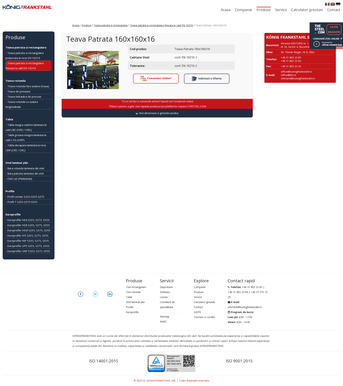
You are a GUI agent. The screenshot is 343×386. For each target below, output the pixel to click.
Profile (10, 191)
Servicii (281, 9)
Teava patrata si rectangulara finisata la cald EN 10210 (161, 25)
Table (129, 297)
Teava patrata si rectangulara (111, 25)
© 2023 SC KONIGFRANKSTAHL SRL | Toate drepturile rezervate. (172, 380)
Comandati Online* (159, 78)
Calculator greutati (307, 9)
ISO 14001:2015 (103, 360)
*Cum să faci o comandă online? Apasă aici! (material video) (157, 101)
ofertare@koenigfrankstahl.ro (298, 78)
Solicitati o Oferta (210, 78)
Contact (333, 9)
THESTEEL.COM (157, 106)
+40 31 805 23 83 (252, 287)
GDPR (197, 312)
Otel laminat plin (17, 162)
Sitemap (164, 316)
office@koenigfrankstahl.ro (296, 71)
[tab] (157, 113)
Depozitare (166, 287)
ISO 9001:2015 (239, 360)
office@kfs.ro (288, 75)
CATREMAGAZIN (334, 29)
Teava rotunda (16, 80)
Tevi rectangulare (136, 287)
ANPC (163, 321)
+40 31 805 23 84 (238, 292)
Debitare (165, 292)
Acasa (225, 9)
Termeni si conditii (204, 317)
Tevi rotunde (133, 292)
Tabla (9, 119)
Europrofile (13, 214)
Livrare (164, 297)
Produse (264, 9)
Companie (243, 9)
